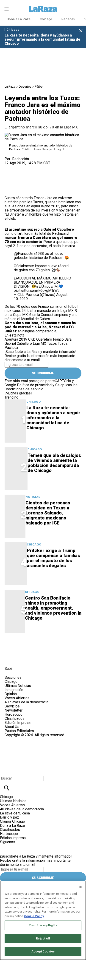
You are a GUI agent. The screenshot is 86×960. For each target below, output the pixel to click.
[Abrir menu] (6, 9)
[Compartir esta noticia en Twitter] (32, 167)
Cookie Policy (34, 916)
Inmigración (14, 690)
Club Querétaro (40, 339)
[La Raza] (43, 9)
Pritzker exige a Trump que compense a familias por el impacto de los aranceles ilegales (53, 558)
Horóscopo (13, 714)
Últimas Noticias (18, 685)
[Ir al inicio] (29, 646)
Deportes (25, 86)
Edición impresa (13, 838)
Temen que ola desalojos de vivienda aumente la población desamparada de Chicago (54, 463)
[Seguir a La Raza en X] (21, 658)
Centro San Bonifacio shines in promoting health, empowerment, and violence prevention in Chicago (53, 608)
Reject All (43, 938)
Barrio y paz (9, 817)
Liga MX (39, 343)
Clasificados (15, 718)
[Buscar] (7, 788)
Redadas (68, 19)
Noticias (32, 496)
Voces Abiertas (17, 698)
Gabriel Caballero (18, 343)
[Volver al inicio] (27, 753)
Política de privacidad (34, 385)
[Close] (80, 887)
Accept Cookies (43, 951)
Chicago (46, 19)
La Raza (10, 86)
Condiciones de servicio (24, 389)
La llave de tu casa (15, 813)
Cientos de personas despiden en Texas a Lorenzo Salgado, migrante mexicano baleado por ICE (47, 513)
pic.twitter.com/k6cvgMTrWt (36, 290)
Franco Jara (43, 198)
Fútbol (39, 86)
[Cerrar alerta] (81, 31)
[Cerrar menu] (5, 770)
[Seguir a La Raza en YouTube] (32, 658)
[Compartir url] (10, 191)
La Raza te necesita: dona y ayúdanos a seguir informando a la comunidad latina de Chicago (42, 39)
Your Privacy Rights (43, 925)
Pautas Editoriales (19, 731)
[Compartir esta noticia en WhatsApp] (10, 167)
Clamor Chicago (12, 821)
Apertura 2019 (16, 339)
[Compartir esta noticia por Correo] (43, 167)
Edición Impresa (18, 722)
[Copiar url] (15, 180)
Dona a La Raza (19, 19)
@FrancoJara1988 (29, 253)
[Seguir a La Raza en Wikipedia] (55, 658)
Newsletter (13, 710)
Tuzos (38, 202)
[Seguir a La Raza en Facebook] (10, 658)
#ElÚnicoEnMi (47, 286)
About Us (12, 727)
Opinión (11, 694)
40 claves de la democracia (26, 702)
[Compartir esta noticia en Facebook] (21, 167)
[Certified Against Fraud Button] (21, 739)
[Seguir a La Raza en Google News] (44, 658)
